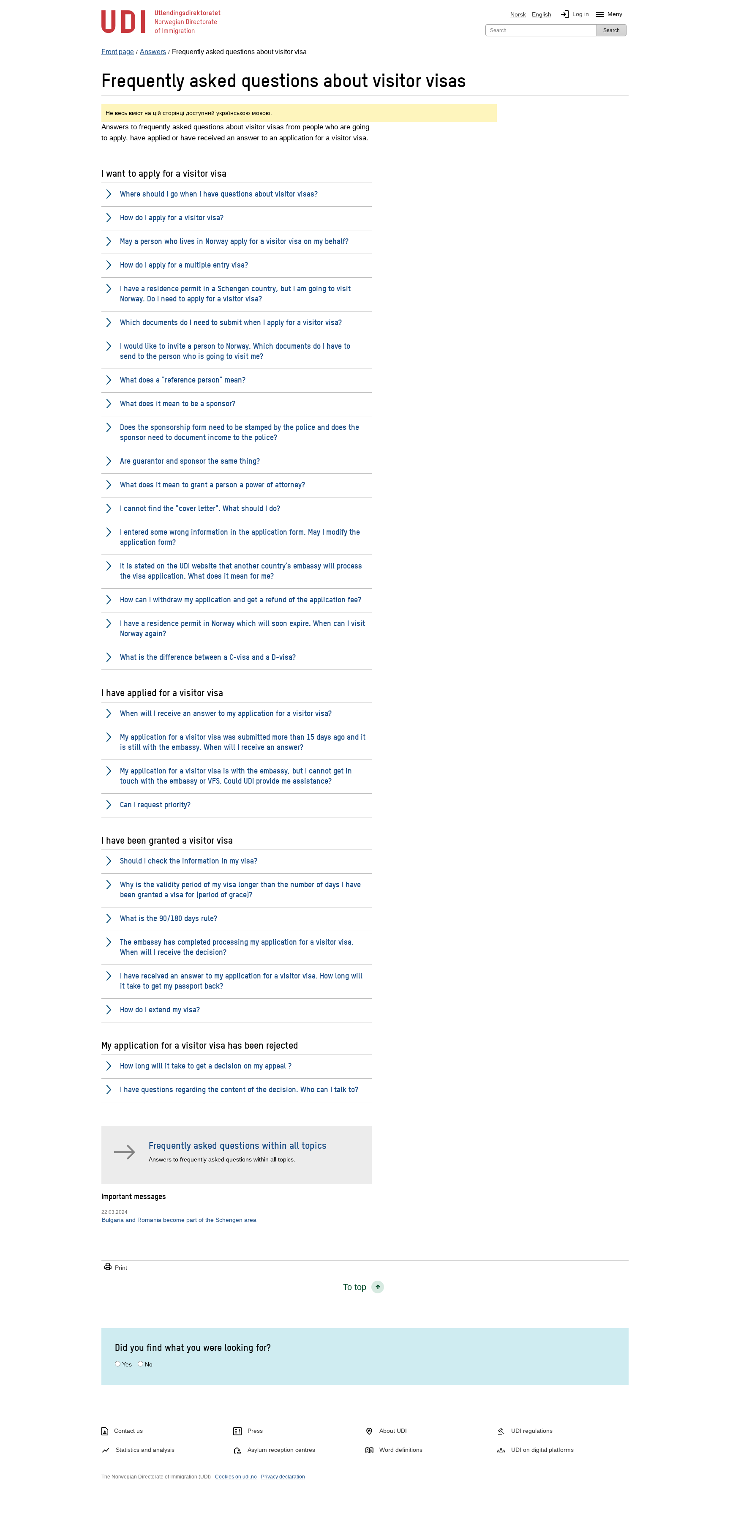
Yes (127, 1364)
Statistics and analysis (145, 1449)
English (541, 14)
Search (611, 30)
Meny (608, 14)
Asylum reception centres (281, 1449)
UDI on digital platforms (542, 1449)
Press (255, 1430)
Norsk (518, 14)
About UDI (393, 1430)
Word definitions (400, 1449)
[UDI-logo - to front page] (161, 33)
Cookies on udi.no (236, 1477)
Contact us (128, 1430)
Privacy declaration (283, 1477)
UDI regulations (532, 1430)
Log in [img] (574, 14)
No (149, 1364)
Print (115, 1267)
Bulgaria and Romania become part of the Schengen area (179, 1219)
